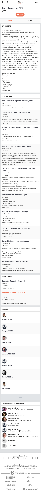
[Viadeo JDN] (30, 485)
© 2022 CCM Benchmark (29, 468)
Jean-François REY (13, 408)
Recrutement (28, 465)
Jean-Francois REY (13, 429)
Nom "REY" (11, 441)
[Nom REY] (4, 440)
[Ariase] (10, 489)
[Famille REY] (4, 446)
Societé (34, 465)
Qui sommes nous (9, 465)
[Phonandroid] (30, 489)
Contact (17, 465)
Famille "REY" (12, 446)
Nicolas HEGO (7, 365)
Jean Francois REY (13, 434)
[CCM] (30, 477)
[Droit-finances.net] (30, 481)
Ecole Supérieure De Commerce (13, 292)
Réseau (30, 21)
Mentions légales (33, 466)
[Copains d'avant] (10, 485)
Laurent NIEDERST (8, 354)
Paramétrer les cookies (22, 466)
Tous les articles (10, 468)
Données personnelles (9, 466)
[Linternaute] (10, 481)
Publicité (22, 465)
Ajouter (21, 14)
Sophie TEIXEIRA (7, 377)
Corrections (18, 468)
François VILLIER (7, 331)
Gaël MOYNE (6, 342)
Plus (20, 397)
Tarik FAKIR (6, 388)
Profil (10, 21)
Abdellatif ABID (7, 319)
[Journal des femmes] (10, 477)
